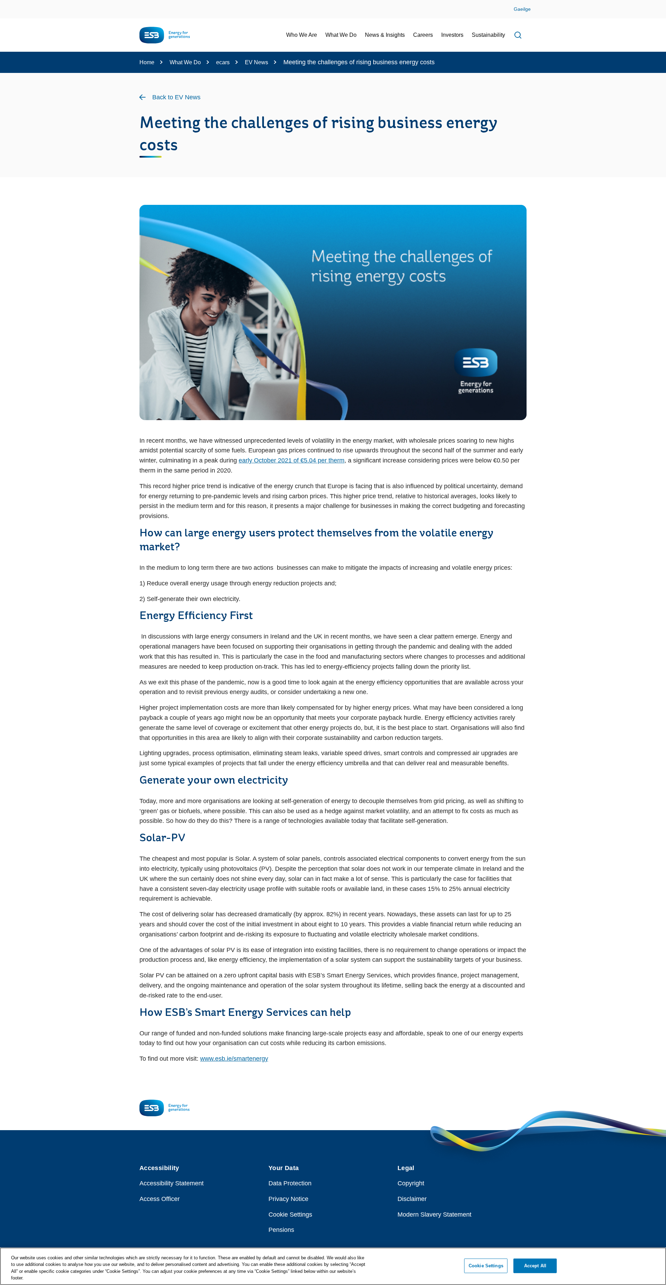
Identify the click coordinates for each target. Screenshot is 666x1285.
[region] (333, 1266)
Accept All (535, 1265)
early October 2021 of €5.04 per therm (291, 460)
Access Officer (159, 1198)
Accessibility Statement (171, 1183)
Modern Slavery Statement (434, 1214)
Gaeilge (522, 9)
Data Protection (289, 1183)
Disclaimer (412, 1198)
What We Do (185, 62)
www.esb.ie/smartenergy (234, 1058)
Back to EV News (176, 97)
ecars (223, 62)
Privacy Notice (288, 1198)
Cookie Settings (290, 1214)
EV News (256, 62)
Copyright (411, 1183)
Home (146, 62)
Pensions (281, 1229)
